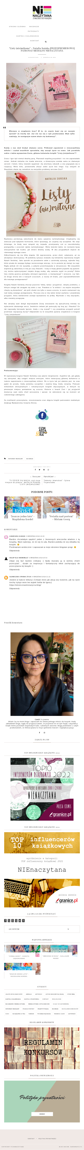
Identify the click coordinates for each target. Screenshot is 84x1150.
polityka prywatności (47, 1138)
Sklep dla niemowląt (18, 558)
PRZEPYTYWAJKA (43, 1009)
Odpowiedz (14, 551)
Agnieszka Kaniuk (17, 536)
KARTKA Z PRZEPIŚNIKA (31, 999)
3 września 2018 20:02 (38, 558)
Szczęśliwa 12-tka (18, 1014)
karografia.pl (76, 1146)
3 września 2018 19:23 (35, 536)
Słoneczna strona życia (20, 577)
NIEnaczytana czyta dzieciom (39, 1004)
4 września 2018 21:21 (41, 577)
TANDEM (31, 1014)
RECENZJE (34, 26)
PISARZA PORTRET (28, 1009)
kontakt (31, 1138)
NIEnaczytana (18, 1146)
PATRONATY (33, 31)
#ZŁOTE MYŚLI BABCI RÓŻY (14, 994)
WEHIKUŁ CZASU (59, 1014)
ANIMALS (29, 994)
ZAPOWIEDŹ (71, 1014)
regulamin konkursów (70, 1009)
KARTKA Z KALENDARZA (28, 36)
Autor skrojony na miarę (55, 994)
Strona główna (17, 26)
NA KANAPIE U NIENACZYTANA (15, 1004)
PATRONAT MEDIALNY (15, 458)
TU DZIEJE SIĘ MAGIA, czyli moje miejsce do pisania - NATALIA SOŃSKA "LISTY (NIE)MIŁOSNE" (22, 482)
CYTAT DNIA (71, 994)
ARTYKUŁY (38, 994)
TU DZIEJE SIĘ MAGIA (44, 1014)
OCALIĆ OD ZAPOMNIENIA (61, 1004)
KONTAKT (34, 40)
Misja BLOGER (56, 999)
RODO (7, 1014)
